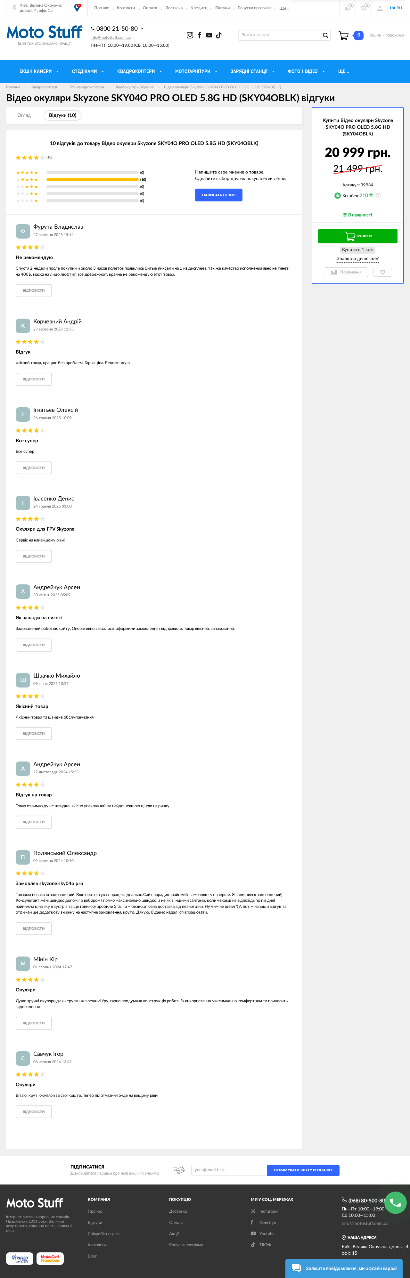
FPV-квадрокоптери (86, 87)
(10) (49, 157)
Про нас (101, 8)
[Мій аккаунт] (379, 8)
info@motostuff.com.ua (111, 37)
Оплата (150, 8)
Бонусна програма (254, 8)
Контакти (126, 8)
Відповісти (34, 290)
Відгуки (222, 8)
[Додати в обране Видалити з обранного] (382, 272)
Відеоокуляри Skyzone (134, 87)
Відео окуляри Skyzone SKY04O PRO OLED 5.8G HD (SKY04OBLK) (222, 87)
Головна (13, 87)
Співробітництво (103, 1234)
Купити (364, 236)
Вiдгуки (95, 1223)
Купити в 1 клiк (357, 250)
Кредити (199, 8)
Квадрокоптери (44, 87)
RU (399, 8)
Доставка (174, 8)
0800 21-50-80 (117, 29)
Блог (92, 1256)
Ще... (284, 8)
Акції (174, 1234)
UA (393, 8)
